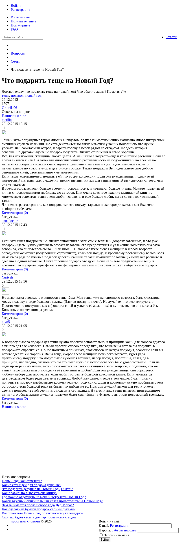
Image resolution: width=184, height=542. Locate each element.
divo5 (6, 322)
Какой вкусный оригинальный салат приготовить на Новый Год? (52, 501)
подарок (17, 95)
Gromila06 (9, 108)
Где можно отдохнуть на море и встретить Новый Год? (44, 497)
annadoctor (10, 221)
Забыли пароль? (124, 530)
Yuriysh (7, 277)
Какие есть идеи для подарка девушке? (31, 485)
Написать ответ (14, 116)
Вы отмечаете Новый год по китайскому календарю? (42, 513)
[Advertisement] (84, 443)
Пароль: (105, 530)
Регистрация (119, 525)
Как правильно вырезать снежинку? (29, 493)
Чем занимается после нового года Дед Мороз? (38, 505)
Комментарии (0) (15, 213)
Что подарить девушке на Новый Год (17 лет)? (37, 489)
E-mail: (104, 525)
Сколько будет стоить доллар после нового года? (39, 517)
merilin (7, 120)
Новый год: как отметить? (22, 481)
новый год (33, 95)
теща (5, 95)
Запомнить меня (116, 535)
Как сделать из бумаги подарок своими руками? (38, 509)
